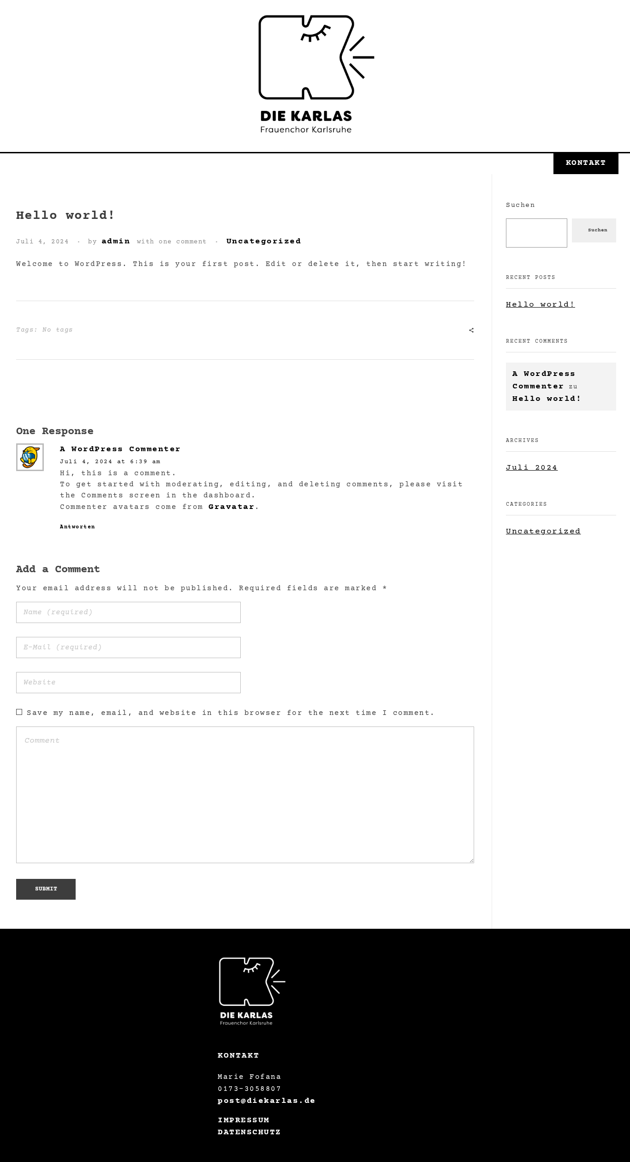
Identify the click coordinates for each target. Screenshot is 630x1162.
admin (116, 241)
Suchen (520, 205)
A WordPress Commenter (120, 449)
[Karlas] (315, 74)
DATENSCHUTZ (249, 1132)
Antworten (77, 527)
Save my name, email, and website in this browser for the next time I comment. (231, 713)
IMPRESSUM (244, 1120)
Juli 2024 (532, 467)
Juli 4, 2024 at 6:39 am (110, 462)
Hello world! (540, 304)
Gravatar (231, 507)
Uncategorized (264, 241)
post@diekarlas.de (267, 1101)
